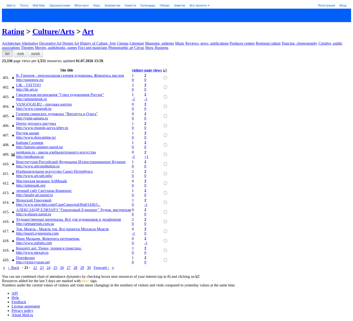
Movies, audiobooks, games (56, 48)
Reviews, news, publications (207, 43)
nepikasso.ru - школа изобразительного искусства (56, 152)
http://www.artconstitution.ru (38, 166)
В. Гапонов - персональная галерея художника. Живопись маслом (70, 75)
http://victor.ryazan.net (33, 262)
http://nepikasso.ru (30, 157)
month (35, 53)
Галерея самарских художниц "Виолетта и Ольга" (57, 114)
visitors (137, 70)
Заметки (179, 5)
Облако (165, 5)
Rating (13, 31)
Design (67, 43)
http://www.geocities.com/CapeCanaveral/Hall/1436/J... (58, 204)
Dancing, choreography (299, 43)
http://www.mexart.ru (32, 252)
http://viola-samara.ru (32, 118)
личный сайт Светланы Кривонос (44, 191)
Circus (139, 48)
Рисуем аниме (27, 133)
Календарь (147, 5)
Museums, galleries (159, 43)
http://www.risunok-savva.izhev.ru (42, 128)
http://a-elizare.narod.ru (33, 214)
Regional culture (268, 43)
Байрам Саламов (29, 143)
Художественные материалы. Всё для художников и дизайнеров (68, 219)
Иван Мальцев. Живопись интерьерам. (48, 239)
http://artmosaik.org (30, 185)
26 (62, 268)
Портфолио (25, 258)
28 (75, 268)
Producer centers (242, 43)
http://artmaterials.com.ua (35, 224)
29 (82, 268)
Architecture (11, 43)
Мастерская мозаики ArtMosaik (41, 181)
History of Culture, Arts (98, 43)
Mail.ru (11, 5)
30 (89, 268)
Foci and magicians (92, 48)
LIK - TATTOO (28, 85)
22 (35, 268)
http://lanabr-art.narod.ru (34, 195)
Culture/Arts (53, 31)
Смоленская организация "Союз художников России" (60, 95)
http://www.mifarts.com (34, 243)
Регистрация (326, 5)
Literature (136, 43)
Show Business (156, 48)
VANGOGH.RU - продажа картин (44, 104)
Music (179, 43)
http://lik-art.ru (27, 89)
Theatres (27, 48)
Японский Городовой (33, 200)
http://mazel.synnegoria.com (37, 233)
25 (55, 268)
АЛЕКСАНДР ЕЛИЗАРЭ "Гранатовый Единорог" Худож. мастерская (73, 210)
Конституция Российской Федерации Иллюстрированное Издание (71, 162)
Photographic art (120, 48)
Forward (101, 268)
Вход (343, 5)
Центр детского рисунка (36, 123)
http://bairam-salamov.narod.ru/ (39, 147)
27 (69, 268)
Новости (130, 5)
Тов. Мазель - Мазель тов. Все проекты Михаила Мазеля (62, 229)
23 (42, 268)
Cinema (122, 43)
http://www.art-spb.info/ (34, 176)
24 (48, 268)
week (20, 53)
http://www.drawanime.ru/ (36, 137)
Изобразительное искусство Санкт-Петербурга (54, 171)
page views (153, 70)
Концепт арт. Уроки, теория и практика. (49, 248)
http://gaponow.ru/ (30, 80)
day (7, 53)
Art (88, 31)
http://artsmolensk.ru (31, 99)
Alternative (29, 43)
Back (13, 268)
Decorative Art (50, 43)
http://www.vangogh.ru (33, 109)
